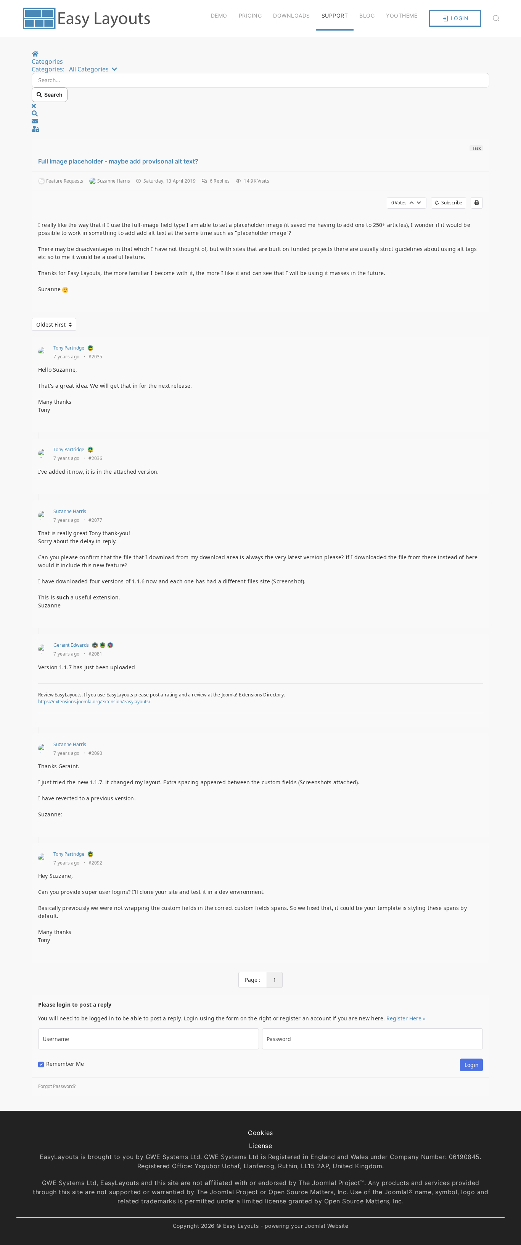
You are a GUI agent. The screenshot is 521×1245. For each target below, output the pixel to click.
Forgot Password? (57, 1086)
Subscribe (450, 202)
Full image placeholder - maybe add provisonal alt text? (118, 161)
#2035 (95, 356)
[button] (260, 113)
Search (52, 94)
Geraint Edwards (71, 645)
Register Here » (406, 1018)
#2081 (95, 654)
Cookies (260, 1133)
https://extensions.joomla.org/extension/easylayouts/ (94, 701)
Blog (367, 15)
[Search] (496, 18)
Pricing (250, 15)
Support (335, 15)
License (260, 1145)
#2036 (95, 458)
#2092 (95, 863)
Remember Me (65, 1063)
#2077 (95, 520)
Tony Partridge (68, 348)
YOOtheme (401, 15)
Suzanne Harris (69, 511)
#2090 (95, 753)
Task (476, 148)
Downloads (291, 15)
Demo (219, 15)
